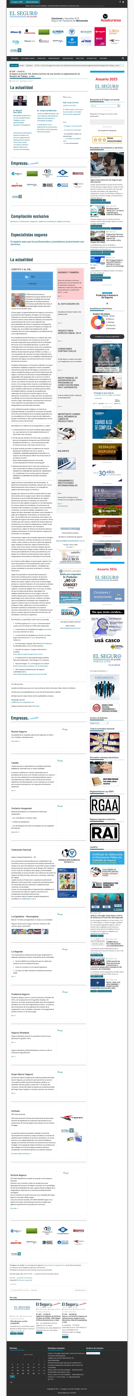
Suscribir (103, 58)
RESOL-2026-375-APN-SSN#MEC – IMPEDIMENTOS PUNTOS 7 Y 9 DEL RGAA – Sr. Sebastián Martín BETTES (66, 1377)
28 (33, 1373)
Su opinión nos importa (24, 1278)
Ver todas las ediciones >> (99, 671)
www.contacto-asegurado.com (54, 1265)
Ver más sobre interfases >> (21, 1154)
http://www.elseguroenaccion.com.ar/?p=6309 (30, 674)
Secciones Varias (27, 58)
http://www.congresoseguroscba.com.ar (28, 654)
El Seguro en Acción (27, 81)
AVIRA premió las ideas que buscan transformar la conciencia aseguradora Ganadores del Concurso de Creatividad (65, 1365)
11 (18, 1367)
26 (23, 1373)
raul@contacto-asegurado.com (22, 702)
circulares (93, 991)
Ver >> (60, 296)
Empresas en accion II (96, 275)
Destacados (94, 936)
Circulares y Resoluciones (104, 991)
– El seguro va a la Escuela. (72, 126)
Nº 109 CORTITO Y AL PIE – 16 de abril (24, 1290)
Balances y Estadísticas (47, 221)
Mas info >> (15, 832)
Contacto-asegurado (25, 1280)
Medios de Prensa (64, 221)
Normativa (14, 221)
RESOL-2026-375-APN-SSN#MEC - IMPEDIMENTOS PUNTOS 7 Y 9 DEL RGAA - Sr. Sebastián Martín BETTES (61, 6)
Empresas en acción (96, 200)
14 (33, 1367)
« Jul (11, 1382)
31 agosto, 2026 (96, 913)
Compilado (41, 58)
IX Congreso (34, 623)
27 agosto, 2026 (112, 980)
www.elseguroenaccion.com (70, 628)
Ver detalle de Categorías (107, 130)
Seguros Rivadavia (116, 228)
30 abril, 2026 (111, 232)
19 (23, 1370)
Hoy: (64, 122)
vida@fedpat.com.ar (28, 899)
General (101, 936)
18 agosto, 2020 (42, 1309)
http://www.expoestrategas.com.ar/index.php (30, 666)
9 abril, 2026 (111, 257)
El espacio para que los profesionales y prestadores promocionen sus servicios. (47, 243)
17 (12, 1370)
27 (28, 1373)
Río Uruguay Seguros (96, 280)
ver (44, 445)
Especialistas (68, 58)
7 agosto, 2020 (67, 1309)
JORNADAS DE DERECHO (43, 643)
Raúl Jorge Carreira (71, 102)
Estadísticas (92, 58)
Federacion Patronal (108, 251)
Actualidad (13, 1333)
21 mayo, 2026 (96, 177)
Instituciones (24, 221)
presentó (48, 629)
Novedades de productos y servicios (100, 202)
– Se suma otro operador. (72, 130)
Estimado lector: (80, 1290)
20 (28, 1370)
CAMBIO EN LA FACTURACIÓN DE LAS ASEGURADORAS (98, 942)
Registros (34, 221)
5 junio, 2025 (15, 1316)
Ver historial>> (63, 506)
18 (18, 1370)
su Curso (32, 638)
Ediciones (14, 58)
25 (18, 1373)
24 (12, 1373)
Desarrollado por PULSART (67, 1393)
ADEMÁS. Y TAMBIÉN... (97, 955)
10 (12, 1367)
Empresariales (54, 58)
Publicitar (80, 58)
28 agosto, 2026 (112, 959)
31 (12, 1376)
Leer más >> (15, 741)
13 (28, 1367)
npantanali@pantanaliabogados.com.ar (70, 541)
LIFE (104, 200)
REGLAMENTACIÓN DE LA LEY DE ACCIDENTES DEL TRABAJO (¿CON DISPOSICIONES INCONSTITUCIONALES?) (22, 120)
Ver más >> (70, 547)
